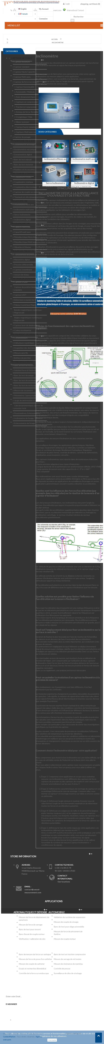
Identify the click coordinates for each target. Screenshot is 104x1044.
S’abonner (11, 1004)
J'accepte (52, 1040)
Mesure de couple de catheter (32, 964)
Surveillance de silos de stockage (68, 973)
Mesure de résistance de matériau (68, 964)
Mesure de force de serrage (30, 924)
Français (24, 14)
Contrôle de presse (62, 968)
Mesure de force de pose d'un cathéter (35, 959)
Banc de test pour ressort (30, 929)
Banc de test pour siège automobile (69, 926)
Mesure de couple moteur (65, 939)
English (24, 9)
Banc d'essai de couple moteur (32, 934)
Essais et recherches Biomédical (32, 968)
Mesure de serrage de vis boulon (67, 959)
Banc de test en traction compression (70, 954)
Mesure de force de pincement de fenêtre (68, 932)
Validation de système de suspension (69, 917)
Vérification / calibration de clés (32, 939)
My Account (43, 9)
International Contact (75, 10)
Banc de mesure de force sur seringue (35, 954)
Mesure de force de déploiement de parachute (34, 918)
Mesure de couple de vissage (66, 922)
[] (72, 20)
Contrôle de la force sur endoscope (34, 973)
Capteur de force (21, 58)
